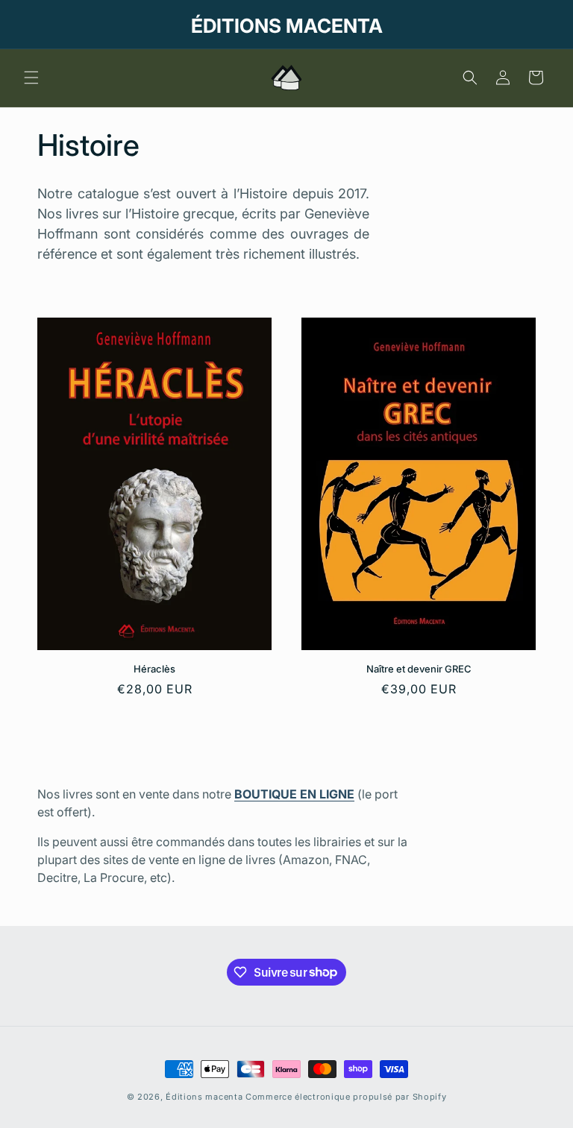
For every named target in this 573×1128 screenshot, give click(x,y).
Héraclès (154, 669)
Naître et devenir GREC (419, 669)
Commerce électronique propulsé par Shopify (345, 1096)
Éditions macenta (204, 1096)
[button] (31, 77)
